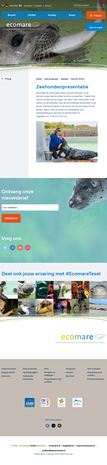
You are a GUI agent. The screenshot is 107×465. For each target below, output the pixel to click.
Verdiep (52, 15)
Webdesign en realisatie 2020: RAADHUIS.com (53, 454)
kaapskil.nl (68, 445)
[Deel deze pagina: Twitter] (53, 426)
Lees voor (13, 5)
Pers (46, 368)
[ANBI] (30, 402)
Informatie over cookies (94, 373)
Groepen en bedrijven (49, 373)
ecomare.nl (54, 445)
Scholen (38, 5)
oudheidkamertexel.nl (53, 450)
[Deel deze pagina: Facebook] (47, 426)
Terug (8, 78)
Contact (48, 5)
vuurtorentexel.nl (85, 445)
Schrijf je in (11, 218)
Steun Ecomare (9, 368)
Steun (72, 15)
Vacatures (70, 368)
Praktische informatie (28, 377)
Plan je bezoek (51, 79)
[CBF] (46, 402)
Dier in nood (96, 27)
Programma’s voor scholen (53, 380)
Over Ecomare (93, 368)
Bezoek (12, 15)
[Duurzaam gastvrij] (61, 402)
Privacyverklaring (95, 379)
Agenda (64, 79)
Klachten (70, 376)
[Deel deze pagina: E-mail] (59, 426)
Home (39, 79)
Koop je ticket (8, 372)
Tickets (98, 15)
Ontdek (32, 15)
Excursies (28, 5)
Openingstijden (30, 372)
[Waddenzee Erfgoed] (77, 402)
